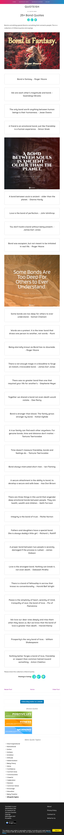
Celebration (11, 780)
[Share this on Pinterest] (35, 20)
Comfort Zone (12, 772)
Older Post (56, 689)
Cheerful (10, 777)
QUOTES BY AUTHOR (37, 1)
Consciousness (12, 775)
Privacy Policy (52, 810)
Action (9, 749)
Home (14, 1)
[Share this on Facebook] (28, 20)
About (49, 806)
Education (10, 791)
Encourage (11, 789)
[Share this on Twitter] (32, 20)
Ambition (10, 755)
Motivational (11, 747)
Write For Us (51, 818)
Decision (10, 783)
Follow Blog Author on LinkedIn (32, 701)
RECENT (48, 1)
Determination (12, 761)
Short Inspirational (13, 744)
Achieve (10, 752)
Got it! (57, 830)
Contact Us (51, 814)
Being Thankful (12, 794)
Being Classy (11, 763)
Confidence (11, 769)
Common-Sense (13, 786)
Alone (9, 766)
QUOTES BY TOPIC (24, 1)
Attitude (10, 758)
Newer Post (8, 689)
